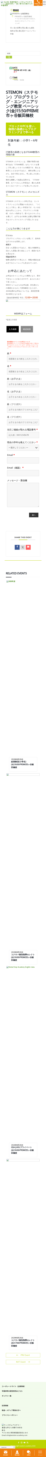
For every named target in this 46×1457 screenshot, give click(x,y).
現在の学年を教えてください (22, 442)
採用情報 (5, 1405)
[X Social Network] (22, 547)
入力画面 (13, 329)
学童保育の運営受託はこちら (12, 1391)
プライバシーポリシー (10, 1415)
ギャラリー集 (6, 1396)
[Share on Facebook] (17, 547)
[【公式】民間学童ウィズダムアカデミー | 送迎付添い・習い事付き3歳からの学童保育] (17, 3)
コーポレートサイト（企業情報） (14, 1386)
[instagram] (21, 1443)
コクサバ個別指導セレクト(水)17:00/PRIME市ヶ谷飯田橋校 (23, 1343)
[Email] (28, 547)
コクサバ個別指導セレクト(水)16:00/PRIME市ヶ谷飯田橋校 (23, 957)
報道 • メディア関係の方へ (11, 1410)
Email (11, 455)
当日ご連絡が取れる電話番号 (22, 429)
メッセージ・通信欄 (17, 480)
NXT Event (21, 1361)
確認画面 (27, 329)
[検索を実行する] (9, 57)
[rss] (27, 1443)
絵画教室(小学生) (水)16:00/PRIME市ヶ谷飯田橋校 (22, 764)
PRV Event (25, 1355)
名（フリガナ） (15, 416)
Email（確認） (15, 467)
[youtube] (24, 1443)
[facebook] (19, 1443)
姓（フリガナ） (15, 404)
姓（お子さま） (15, 378)
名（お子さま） (15, 391)
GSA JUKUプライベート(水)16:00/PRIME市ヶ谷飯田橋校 (22, 1150)
